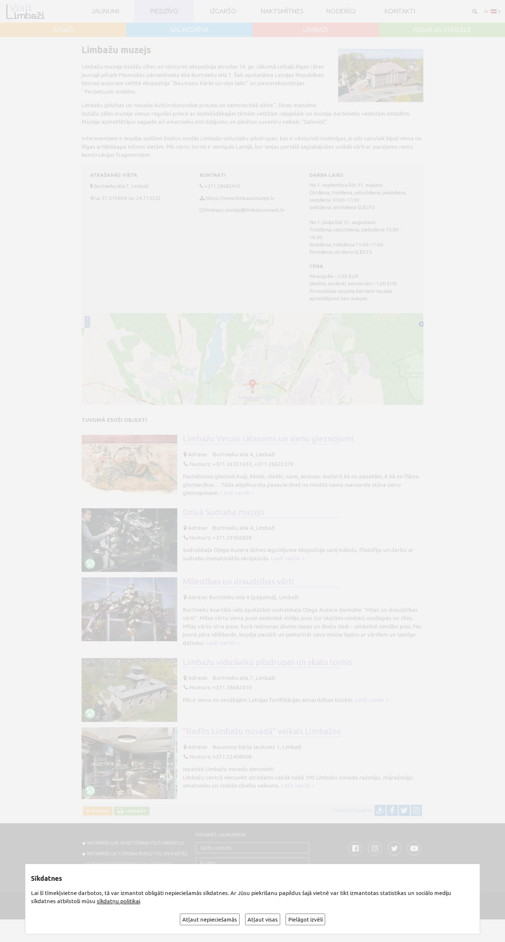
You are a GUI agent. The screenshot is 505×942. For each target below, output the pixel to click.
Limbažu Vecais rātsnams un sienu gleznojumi (268, 438)
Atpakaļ (99, 811)
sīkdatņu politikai (118, 901)
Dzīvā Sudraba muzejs (223, 512)
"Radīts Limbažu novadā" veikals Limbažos (262, 731)
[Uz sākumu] (25, 11)
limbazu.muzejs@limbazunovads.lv (245, 210)
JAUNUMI (105, 11)
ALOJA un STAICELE (442, 30)
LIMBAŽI (315, 30)
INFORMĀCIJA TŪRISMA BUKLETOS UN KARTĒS (137, 853)
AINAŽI (63, 30)
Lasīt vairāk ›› (237, 493)
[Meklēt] (474, 11)
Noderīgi (341, 11)
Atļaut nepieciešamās (209, 919)
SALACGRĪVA (189, 30)
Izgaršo (223, 11)
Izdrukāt (135, 811)
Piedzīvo (164, 11)
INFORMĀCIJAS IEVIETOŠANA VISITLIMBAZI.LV (135, 842)
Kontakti (400, 11)
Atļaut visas (263, 919)
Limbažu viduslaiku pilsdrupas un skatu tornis (267, 662)
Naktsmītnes (282, 11)
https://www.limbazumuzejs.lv (240, 198)
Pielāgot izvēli (305, 919)
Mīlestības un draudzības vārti (238, 581)
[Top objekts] (89, 563)
